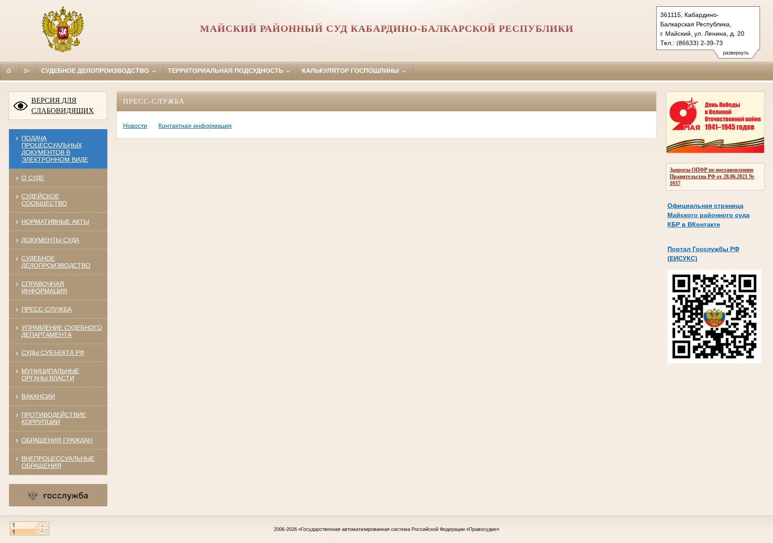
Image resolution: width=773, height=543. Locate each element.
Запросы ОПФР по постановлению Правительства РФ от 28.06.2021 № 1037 (712, 176)
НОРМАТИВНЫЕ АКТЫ (55, 221)
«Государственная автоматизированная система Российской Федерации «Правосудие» (398, 529)
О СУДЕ (32, 177)
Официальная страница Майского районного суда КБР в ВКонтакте (708, 215)
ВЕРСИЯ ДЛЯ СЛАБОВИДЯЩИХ (62, 105)
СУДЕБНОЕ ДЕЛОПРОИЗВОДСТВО (55, 262)
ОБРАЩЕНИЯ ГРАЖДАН (57, 440)
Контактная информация (195, 125)
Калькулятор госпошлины (351, 70)
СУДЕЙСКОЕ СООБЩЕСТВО (44, 200)
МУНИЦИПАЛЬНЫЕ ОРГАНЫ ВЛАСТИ (50, 374)
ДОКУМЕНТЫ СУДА (50, 240)
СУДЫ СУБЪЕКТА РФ (53, 352)
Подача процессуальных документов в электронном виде (54, 149)
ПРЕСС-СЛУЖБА (46, 309)
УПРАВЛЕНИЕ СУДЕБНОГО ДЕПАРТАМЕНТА (61, 331)
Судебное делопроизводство (96, 70)
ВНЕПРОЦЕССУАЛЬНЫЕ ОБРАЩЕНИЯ (57, 462)
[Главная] (9, 71)
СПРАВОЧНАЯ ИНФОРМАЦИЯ (44, 287)
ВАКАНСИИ (38, 396)
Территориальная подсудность (226, 70)
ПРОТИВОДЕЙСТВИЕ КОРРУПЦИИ (53, 418)
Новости (135, 125)
